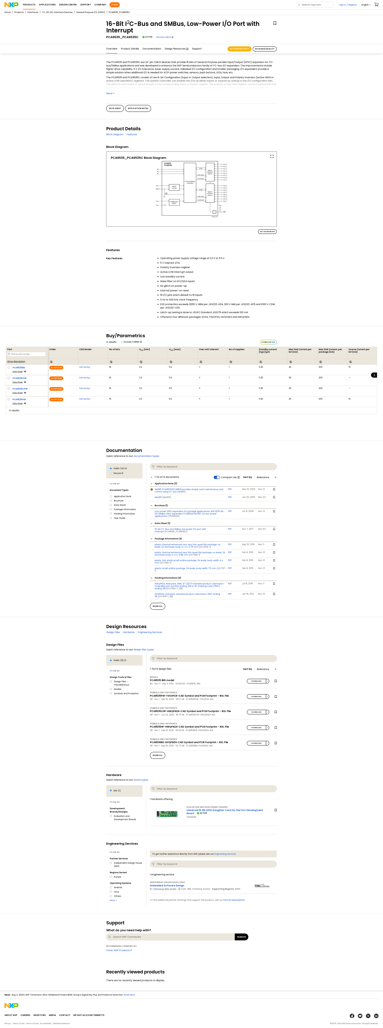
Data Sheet (18, 371)
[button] (366, 4)
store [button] (114, 4)
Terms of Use (18, 1023)
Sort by (247, 477)
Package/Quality (264, 49)
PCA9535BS (19, 367)
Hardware (129, 632)
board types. (141, 780)
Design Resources (175, 48)
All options (56, 368)
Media (52, 1015)
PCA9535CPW (20, 388)
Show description (16, 361)
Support (197, 48)
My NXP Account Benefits (89, 1015)
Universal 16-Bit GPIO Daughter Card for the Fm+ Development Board (225, 811)
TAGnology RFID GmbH (164, 888)
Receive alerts (163, 37)
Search (241, 936)
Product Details (130, 48)
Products (19, 12)
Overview (111, 48)
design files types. (144, 649)
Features (132, 134)
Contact (64, 1015)
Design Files (113, 632)
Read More (93, 994)
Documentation (152, 48)
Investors (39, 1015)
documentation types (146, 456)
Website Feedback (61, 1023)
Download (256, 681)
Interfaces (33, 12)
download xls (268, 342)
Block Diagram (114, 134)
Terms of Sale (32, 1023)
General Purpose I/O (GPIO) (90, 12)
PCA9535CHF (20, 378)
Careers (25, 1015)
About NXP (11, 1015)
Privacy (7, 1023)
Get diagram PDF (267, 231)
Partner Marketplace (234, 899)
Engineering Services (150, 632)
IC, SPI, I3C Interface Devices (57, 12)
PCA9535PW (19, 399)
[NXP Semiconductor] (11, 4)
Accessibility (45, 1023)
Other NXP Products (118, 950)
